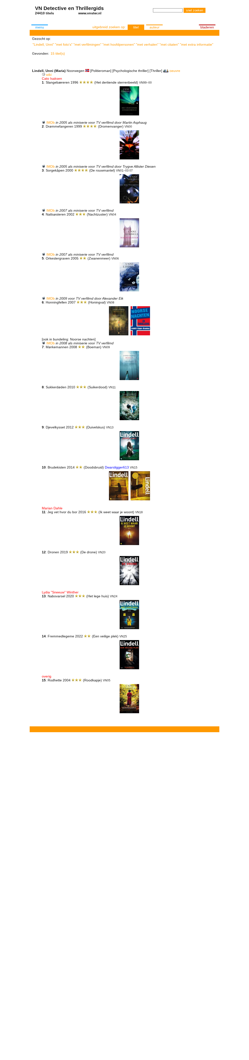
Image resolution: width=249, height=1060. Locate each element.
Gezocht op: (41, 39)
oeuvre (174, 71)
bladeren (207, 27)
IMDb (50, 122)
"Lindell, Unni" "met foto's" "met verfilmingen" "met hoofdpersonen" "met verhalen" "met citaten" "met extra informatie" (123, 44)
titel (136, 27)
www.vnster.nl (89, 13)
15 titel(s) (58, 53)
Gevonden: (40, 53)
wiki (49, 75)
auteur (155, 27)
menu (39, 27)
